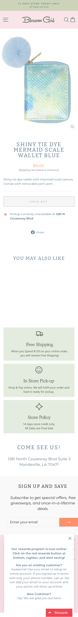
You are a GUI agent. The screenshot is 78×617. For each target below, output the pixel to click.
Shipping (24, 170)
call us (58, 578)
